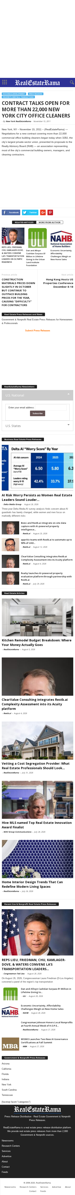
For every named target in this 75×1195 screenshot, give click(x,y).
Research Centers (11, 1146)
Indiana (5, 1079)
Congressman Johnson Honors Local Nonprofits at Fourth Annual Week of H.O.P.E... (47, 1024)
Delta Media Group (12, 504)
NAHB (25, 1013)
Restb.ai (26, 533)
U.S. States (13, 426)
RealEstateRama (11, 649)
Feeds (5, 1172)
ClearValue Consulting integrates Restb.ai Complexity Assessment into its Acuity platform (47, 558)
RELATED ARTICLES (24, 222)
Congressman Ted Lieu (13, 973)
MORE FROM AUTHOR (50, 222)
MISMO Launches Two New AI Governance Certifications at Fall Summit (44, 1041)
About (5, 1161)
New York (6, 1084)
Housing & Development (14, 94)
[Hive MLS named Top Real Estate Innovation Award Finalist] (37, 800)
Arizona (5, 1063)
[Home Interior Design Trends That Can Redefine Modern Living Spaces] (37, 859)
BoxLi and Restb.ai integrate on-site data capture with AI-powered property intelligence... (43, 526)
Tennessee (7, 1095)
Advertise (6, 1156)
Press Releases (35, 94)
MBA (25, 1046)
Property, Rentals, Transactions (18, 97)
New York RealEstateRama (18, 121)
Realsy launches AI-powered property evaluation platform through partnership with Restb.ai (46, 576)
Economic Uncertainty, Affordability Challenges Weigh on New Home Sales (42, 1007)
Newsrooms (8, 1140)
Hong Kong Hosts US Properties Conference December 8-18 (58, 283)
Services (6, 1151)
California (6, 1069)
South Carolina (9, 1090)
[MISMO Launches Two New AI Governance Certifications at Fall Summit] (10, 1044)
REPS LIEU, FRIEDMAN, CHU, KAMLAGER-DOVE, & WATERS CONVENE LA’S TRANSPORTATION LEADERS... (34, 964)
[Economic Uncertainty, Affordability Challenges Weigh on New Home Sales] (62, 238)
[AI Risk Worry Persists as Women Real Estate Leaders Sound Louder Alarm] (37, 467)
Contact (6, 1166)
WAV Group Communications (17, 831)
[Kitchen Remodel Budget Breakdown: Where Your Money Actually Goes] (37, 617)
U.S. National (14, 395)
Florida (5, 1074)
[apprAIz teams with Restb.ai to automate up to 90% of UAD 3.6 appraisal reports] (10, 544)
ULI (24, 996)
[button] (69, 82)
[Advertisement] (37, 38)
